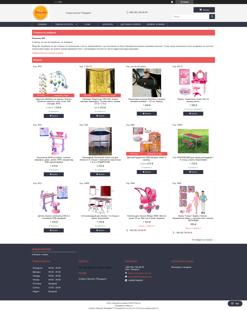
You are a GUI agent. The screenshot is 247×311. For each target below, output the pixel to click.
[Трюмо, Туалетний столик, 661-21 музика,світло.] (193, 83)
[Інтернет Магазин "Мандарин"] (41, 20)
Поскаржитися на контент (124, 308)
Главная (42, 24)
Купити (55, 116)
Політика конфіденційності (148, 308)
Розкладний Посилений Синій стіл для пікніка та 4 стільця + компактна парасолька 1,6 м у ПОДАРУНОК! (100, 159)
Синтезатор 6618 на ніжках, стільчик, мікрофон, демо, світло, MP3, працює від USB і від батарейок (54, 159)
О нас (88, 24)
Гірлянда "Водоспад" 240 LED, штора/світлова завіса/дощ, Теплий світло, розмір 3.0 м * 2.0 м (100, 101)
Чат (237, 303)
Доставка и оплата (131, 24)
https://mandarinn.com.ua (139, 273)
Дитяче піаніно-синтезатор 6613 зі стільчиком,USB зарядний (54, 217)
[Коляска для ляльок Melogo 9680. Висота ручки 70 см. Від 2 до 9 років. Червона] (146, 199)
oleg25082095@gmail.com (140, 277)
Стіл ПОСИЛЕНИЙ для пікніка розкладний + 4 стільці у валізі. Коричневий (193, 158)
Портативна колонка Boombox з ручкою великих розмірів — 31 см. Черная (146, 100)
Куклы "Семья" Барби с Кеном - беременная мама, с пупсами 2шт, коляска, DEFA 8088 (193, 218)
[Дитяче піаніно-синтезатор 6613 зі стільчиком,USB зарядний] (53, 199)
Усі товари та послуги (202, 240)
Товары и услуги (64, 24)
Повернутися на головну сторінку (47, 53)
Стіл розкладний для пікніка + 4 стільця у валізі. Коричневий (100, 217)
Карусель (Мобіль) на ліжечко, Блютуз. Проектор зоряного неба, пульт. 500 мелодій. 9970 (54, 101)
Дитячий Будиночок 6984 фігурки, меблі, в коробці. (146, 158)
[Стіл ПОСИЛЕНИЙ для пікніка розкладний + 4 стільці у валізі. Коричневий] (193, 141)
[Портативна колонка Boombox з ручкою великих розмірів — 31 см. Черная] (146, 83)
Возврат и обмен (156, 24)
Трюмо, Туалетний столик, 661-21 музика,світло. (193, 100)
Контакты (108, 24)
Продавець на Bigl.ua (123, 306)
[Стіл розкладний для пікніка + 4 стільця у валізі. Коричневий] (100, 199)
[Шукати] (212, 16)
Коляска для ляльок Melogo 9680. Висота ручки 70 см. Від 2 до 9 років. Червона (146, 217)
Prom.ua (137, 303)
